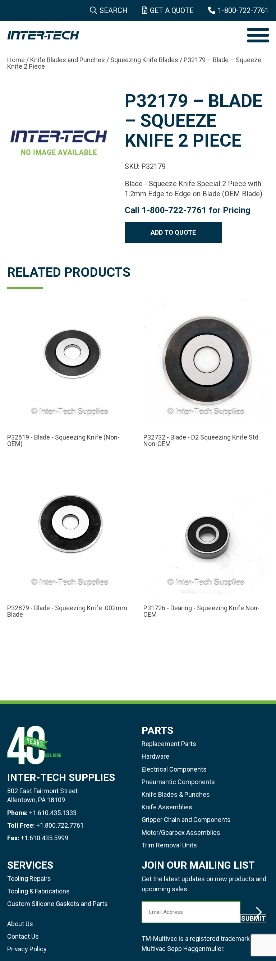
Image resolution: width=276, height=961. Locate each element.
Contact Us (23, 936)
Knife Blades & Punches (176, 794)
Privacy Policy (27, 949)
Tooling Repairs (29, 878)
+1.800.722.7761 (60, 825)
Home (16, 60)
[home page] (123, 35)
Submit (253, 918)
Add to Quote (173, 232)
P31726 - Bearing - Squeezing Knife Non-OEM (201, 611)
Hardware (155, 756)
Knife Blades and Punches (67, 60)
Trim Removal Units (169, 845)
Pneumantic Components (178, 782)
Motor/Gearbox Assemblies (181, 832)
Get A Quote (172, 10)
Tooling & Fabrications (38, 891)
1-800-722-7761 (243, 10)
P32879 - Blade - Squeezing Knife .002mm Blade (67, 611)
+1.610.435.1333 (53, 813)
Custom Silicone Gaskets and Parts (57, 903)
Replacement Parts (169, 744)
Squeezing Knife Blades (144, 60)
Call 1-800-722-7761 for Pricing (187, 210)
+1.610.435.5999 (44, 838)
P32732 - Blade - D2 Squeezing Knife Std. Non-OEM (201, 440)
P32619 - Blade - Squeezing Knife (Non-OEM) (63, 440)
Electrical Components (174, 769)
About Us (20, 924)
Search (114, 10)
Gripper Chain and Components (186, 819)
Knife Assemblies (167, 807)
